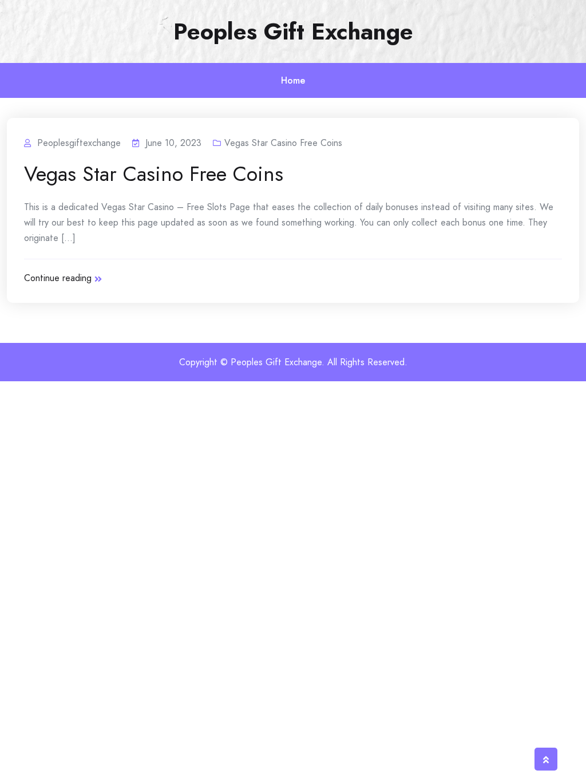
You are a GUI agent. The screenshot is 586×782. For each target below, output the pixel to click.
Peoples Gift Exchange (293, 31)
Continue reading (58, 278)
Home (293, 80)
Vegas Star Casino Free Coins (283, 142)
